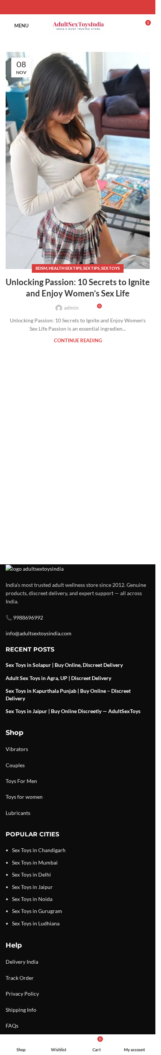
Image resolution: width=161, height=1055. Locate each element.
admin (71, 307)
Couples (15, 765)
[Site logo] (77, 25)
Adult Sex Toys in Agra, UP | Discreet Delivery (58, 678)
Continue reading (78, 340)
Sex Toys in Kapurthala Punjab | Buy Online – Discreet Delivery (68, 694)
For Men (27, 781)
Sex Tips (91, 268)
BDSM (41, 268)
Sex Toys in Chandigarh (39, 850)
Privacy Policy (22, 993)
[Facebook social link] (59, 7)
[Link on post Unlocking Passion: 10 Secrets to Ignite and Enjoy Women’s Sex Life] (78, 160)
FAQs (12, 1025)
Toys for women (24, 797)
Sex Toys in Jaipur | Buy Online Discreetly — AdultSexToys (73, 711)
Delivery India (22, 961)
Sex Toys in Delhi (31, 874)
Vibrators (17, 749)
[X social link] (68, 7)
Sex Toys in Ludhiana (36, 923)
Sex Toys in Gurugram (37, 911)
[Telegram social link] (95, 7)
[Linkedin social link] (86, 7)
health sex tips (65, 268)
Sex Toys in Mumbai (35, 862)
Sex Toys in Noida (32, 899)
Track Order (20, 978)
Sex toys (110, 268)
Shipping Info (21, 1010)
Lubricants (18, 813)
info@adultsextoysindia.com (39, 633)
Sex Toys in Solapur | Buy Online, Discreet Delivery (64, 665)
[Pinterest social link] (77, 7)
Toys (11, 781)
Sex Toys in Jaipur (32, 887)
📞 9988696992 (24, 617)
